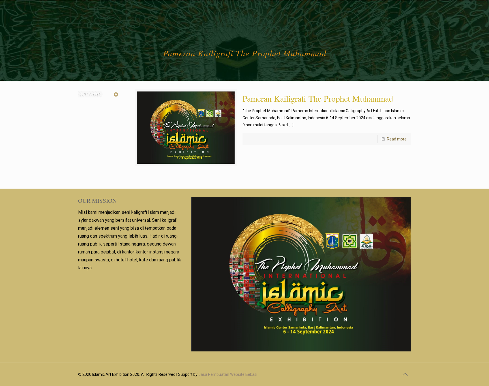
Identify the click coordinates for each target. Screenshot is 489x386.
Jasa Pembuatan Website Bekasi (227, 374)
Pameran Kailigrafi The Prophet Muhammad (318, 98)
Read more (397, 139)
